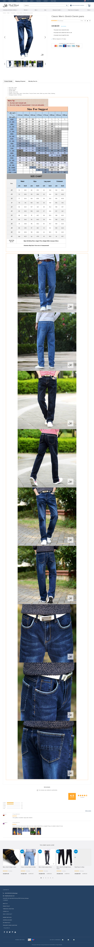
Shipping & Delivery (7, 920)
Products (11, 1)
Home (4, 1)
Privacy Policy (6, 906)
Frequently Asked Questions (10, 925)
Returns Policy (6, 922)
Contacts (6, 889)
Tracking (38, 1)
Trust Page (53, 1)
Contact (46, 1)
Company (5, 900)
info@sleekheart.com (9, 895)
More (89, 10)
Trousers (13, 13)
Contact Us (6, 911)
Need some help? (7, 914)
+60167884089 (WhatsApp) (11, 893)
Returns (25, 1)
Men (8, 13)
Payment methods (7, 917)
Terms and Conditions (8, 908)
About (31, 1)
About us (5, 903)
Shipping (18, 1)
